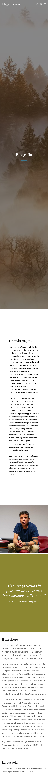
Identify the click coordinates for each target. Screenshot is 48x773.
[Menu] (45, 4)
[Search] (41, 4)
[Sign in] (37, 4)
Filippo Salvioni (11, 4)
